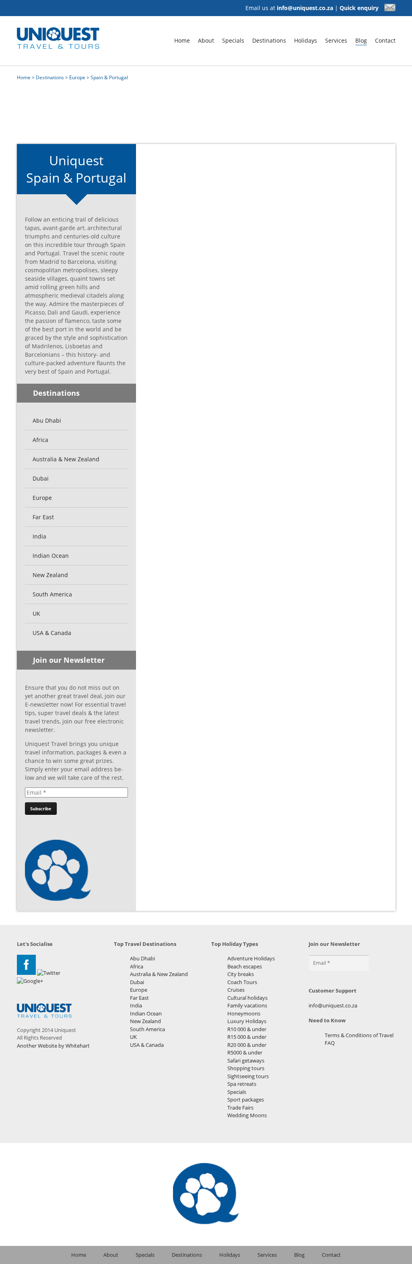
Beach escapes (244, 966)
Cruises (236, 989)
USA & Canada (52, 633)
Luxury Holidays (246, 1021)
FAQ (330, 1042)
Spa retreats (241, 1083)
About (206, 40)
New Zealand (50, 575)
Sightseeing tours (248, 1076)
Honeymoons (243, 1013)
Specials (233, 40)
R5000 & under (244, 1052)
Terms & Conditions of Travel (359, 1035)
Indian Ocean (51, 555)
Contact (385, 40)
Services (336, 40)
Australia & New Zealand (66, 459)
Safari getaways (245, 1060)
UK (36, 613)
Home (182, 40)
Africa (40, 440)
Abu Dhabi (47, 420)
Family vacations (247, 1005)
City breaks (240, 974)
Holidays (305, 40)
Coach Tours (242, 982)
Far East (43, 517)
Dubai (41, 478)
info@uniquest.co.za (305, 8)
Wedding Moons (247, 1115)
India (39, 536)
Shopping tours (245, 1068)
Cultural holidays (247, 997)
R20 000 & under (246, 1044)
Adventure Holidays (251, 958)
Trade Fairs (240, 1107)
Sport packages (245, 1099)
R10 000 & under (246, 1029)
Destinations (269, 40)
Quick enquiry (360, 8)
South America (52, 594)
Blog (361, 40)
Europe (77, 77)
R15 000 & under (246, 1036)
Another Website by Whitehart (53, 1045)
